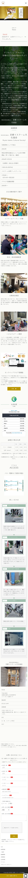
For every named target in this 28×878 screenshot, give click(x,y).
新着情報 (3, 849)
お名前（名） (5, 771)
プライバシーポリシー (6, 864)
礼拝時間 (3, 859)
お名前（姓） (5, 765)
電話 (11, 803)
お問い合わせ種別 (6, 807)
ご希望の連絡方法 (6, 801)
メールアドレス (5, 795)
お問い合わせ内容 (6, 813)
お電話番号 (4, 789)
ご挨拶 (2, 852)
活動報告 (3, 857)
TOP (2, 846)
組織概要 (3, 854)
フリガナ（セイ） (6, 777)
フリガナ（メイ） (6, 783)
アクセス (3, 862)
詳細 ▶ (14, 388)
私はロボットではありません (11, 827)
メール (5, 803)
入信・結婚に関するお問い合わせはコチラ (11, 876)
